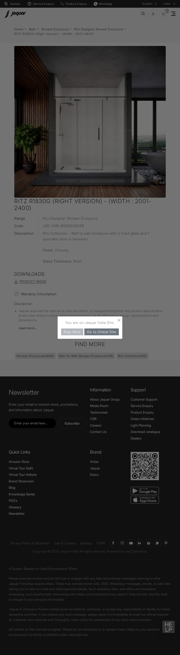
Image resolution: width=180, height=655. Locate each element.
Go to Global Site (101, 331)
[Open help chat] (168, 627)
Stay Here (72, 331)
